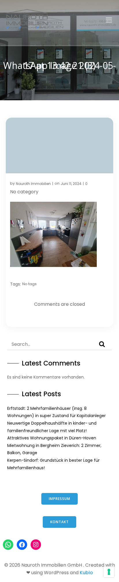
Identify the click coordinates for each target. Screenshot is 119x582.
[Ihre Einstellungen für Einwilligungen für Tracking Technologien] (108, 571)
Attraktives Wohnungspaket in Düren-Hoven (51, 438)
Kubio (86, 572)
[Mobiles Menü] (109, 19)
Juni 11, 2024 (71, 183)
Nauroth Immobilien (33, 183)
